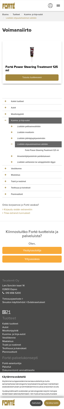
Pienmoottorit (17, 194)
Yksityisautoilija (32, 250)
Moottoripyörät (17, 114)
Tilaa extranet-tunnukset (16, 213)
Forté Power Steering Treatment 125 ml (42, 150)
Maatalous (15, 175)
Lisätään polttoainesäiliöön (29, 126)
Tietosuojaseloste (12, 298)
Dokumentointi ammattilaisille (18, 370)
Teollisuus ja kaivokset (20, 188)
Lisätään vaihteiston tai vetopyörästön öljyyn (36, 162)
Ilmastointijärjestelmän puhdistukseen (33, 156)
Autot (13, 107)
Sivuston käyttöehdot (14, 302)
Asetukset (36, 403)
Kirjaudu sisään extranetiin (17, 209)
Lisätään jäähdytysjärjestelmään (31, 138)
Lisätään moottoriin (25, 132)
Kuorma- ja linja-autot (33, 14)
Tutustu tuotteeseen (32, 77)
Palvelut (6, 366)
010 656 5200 (13, 293)
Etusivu (5, 14)
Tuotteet (16, 14)
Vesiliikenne (16, 168)
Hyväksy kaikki (52, 403)
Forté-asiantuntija (11, 363)
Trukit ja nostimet (18, 181)
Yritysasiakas (32, 259)
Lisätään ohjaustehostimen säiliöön (21, 18)
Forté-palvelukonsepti (20, 358)
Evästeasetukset (36, 302)
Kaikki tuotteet (17, 101)
